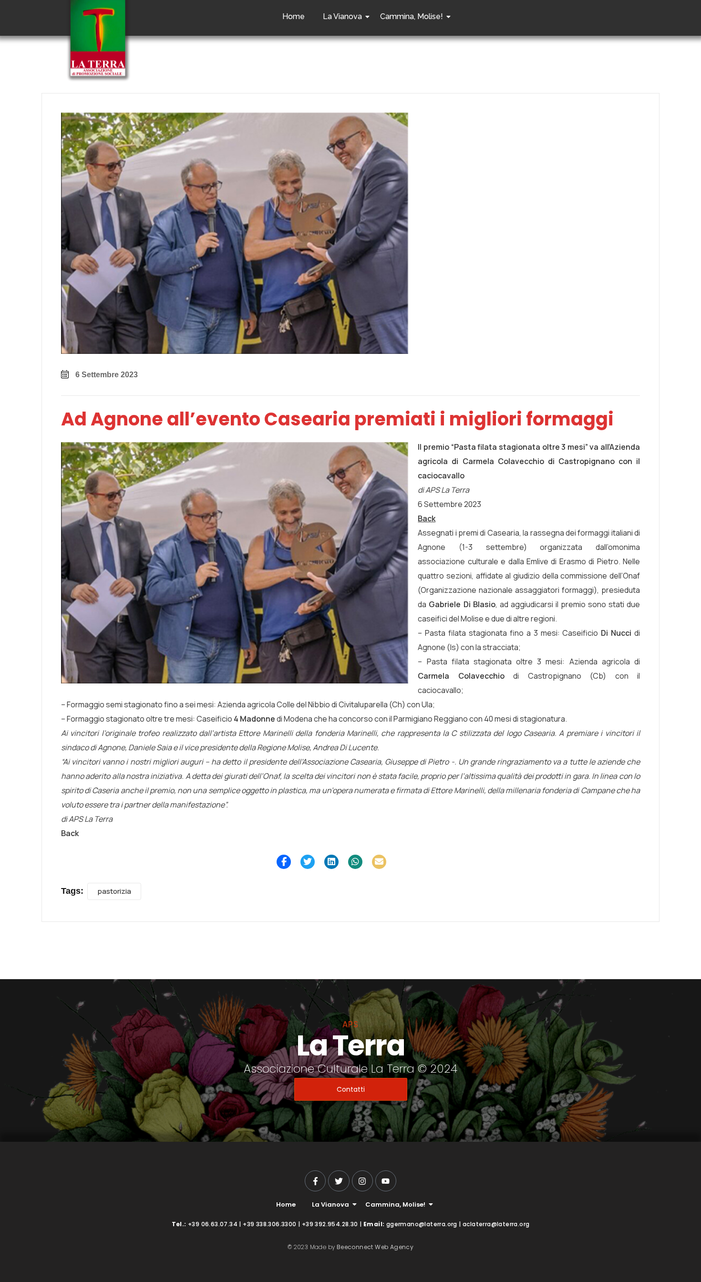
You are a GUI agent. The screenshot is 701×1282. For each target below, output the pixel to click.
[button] (284, 862)
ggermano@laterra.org (421, 1224)
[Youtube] (385, 1180)
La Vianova (342, 16)
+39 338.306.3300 (269, 1224)
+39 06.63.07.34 (212, 1224)
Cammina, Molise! (411, 16)
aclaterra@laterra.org (496, 1224)
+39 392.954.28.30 (330, 1224)
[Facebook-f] (315, 1180)
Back (426, 518)
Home (293, 16)
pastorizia (114, 891)
